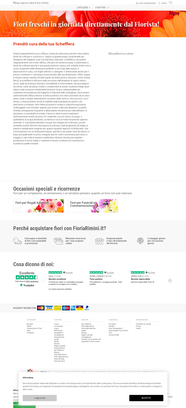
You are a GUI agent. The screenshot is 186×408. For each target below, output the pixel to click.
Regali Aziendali (59, 346)
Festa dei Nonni (59, 361)
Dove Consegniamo (115, 328)
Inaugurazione (59, 337)
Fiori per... (102, 7)
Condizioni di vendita (143, 324)
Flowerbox (30, 333)
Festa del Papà (59, 359)
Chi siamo (112, 324)
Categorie (83, 7)
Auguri (56, 328)
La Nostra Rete (114, 335)
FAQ (110, 333)
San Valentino (59, 350)
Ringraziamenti (59, 348)
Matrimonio (58, 331)
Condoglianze (59, 335)
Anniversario (58, 326)
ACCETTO (146, 398)
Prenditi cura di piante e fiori (91, 339)
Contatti (111, 326)
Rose (28, 331)
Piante (29, 326)
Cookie (138, 328)
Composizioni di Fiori (34, 328)
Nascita (57, 344)
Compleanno (58, 333)
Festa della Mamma (61, 357)
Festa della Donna (60, 355)
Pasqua (56, 352)
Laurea (56, 339)
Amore (56, 324)
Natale (56, 341)
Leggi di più (39, 398)
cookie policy (106, 383)
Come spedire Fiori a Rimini (118, 331)
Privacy (138, 326)
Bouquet (30, 324)
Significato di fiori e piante (90, 341)
